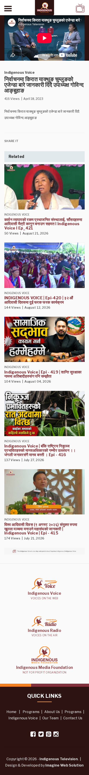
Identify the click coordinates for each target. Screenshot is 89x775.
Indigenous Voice (23, 718)
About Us (52, 712)
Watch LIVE (69, 8)
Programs (31, 712)
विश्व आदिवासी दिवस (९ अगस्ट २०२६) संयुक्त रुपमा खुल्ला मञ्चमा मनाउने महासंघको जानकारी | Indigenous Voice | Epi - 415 (40, 529)
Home (11, 712)
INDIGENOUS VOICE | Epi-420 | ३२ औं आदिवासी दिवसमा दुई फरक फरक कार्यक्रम (38, 300)
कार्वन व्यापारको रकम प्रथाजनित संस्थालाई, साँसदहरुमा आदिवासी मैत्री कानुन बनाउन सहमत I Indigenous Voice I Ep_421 (43, 224)
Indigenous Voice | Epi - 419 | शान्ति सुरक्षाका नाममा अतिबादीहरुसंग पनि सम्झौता (42, 374)
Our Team (50, 718)
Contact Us (72, 718)
